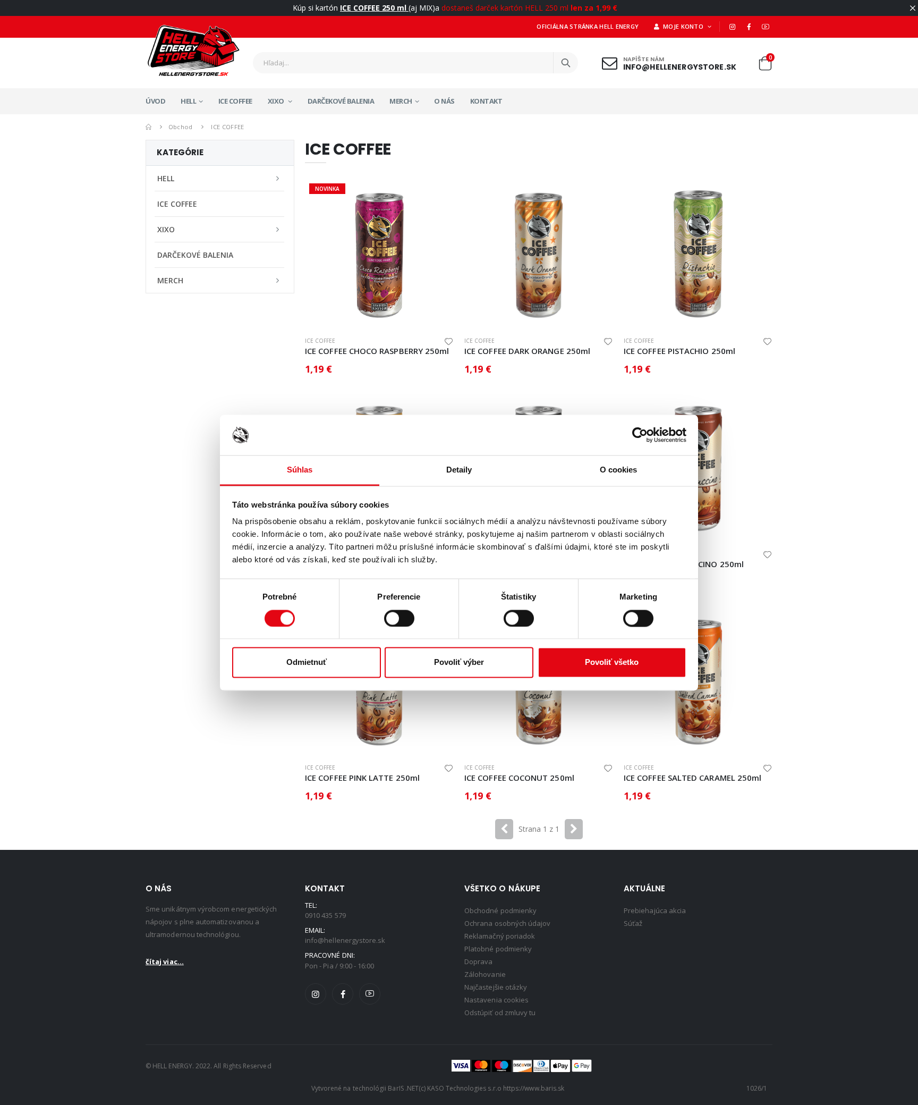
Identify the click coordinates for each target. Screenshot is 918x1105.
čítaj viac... (165, 961)
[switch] (399, 618)
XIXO (277, 101)
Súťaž (633, 923)
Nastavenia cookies (496, 1000)
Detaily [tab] (459, 470)
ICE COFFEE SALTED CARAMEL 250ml (692, 777)
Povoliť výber (459, 662)
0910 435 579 (325, 915)
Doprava (478, 961)
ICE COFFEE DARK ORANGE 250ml (527, 350)
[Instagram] (732, 26)
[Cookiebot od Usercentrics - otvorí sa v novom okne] (639, 435)
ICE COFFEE (235, 101)
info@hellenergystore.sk (679, 66)
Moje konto (683, 26)
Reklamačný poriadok (499, 936)
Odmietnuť (306, 662)
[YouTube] (765, 26)
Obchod (180, 127)
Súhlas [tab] (300, 470)
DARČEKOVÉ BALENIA (341, 101)
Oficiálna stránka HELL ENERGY (588, 26)
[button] (765, 66)
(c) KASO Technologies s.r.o (460, 1088)
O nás (444, 101)
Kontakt (486, 101)
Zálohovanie (485, 974)
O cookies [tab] (619, 470)
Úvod (155, 101)
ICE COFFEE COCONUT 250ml (519, 777)
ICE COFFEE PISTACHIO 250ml (679, 350)
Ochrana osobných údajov (507, 923)
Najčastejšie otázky (495, 987)
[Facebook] (749, 26)
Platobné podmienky (498, 949)
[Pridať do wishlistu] (449, 341)
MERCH (400, 101)
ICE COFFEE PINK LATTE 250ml (362, 777)
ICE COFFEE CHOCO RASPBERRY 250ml (377, 350)
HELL (188, 101)
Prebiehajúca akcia (655, 910)
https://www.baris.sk (533, 1088)
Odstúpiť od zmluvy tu (500, 1012)
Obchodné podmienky (500, 910)
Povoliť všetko (612, 662)
